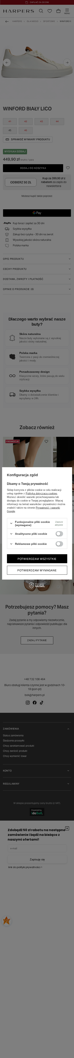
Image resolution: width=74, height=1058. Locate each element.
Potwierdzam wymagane (37, 570)
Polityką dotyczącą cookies (41, 493)
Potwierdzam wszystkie (37, 558)
